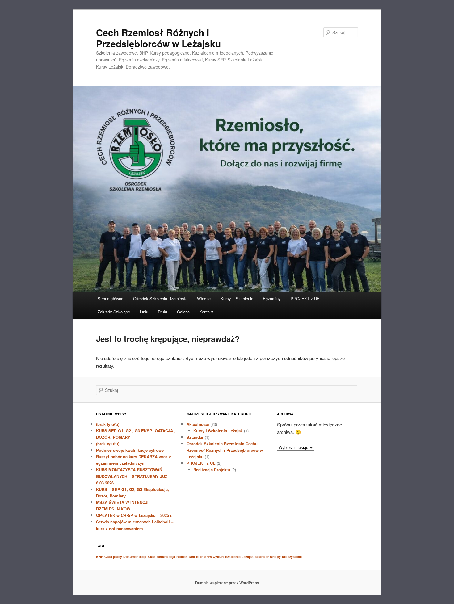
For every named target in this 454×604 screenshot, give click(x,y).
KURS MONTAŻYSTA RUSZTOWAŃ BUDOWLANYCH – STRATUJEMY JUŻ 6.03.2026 (131, 476)
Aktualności (198, 424)
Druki (162, 312)
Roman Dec (185, 556)
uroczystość (292, 556)
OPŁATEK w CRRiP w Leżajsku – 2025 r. (134, 515)
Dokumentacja (134, 556)
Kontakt (206, 312)
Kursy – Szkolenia (237, 298)
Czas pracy (113, 556)
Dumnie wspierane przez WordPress (227, 582)
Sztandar (195, 437)
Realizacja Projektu (211, 469)
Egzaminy (272, 298)
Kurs (151, 556)
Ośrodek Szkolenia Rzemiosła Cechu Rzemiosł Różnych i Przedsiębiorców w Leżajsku (225, 450)
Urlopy (275, 556)
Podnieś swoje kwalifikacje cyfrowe (130, 450)
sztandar (262, 556)
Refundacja (166, 556)
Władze (204, 298)
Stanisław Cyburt (210, 556)
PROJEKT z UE (305, 298)
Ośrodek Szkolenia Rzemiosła (160, 298)
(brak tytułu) (107, 424)
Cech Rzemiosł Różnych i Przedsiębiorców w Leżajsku (158, 38)
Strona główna (110, 298)
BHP (99, 556)
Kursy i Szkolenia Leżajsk (218, 431)
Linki (144, 312)
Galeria (183, 312)
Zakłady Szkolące (114, 312)
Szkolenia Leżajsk (239, 556)
